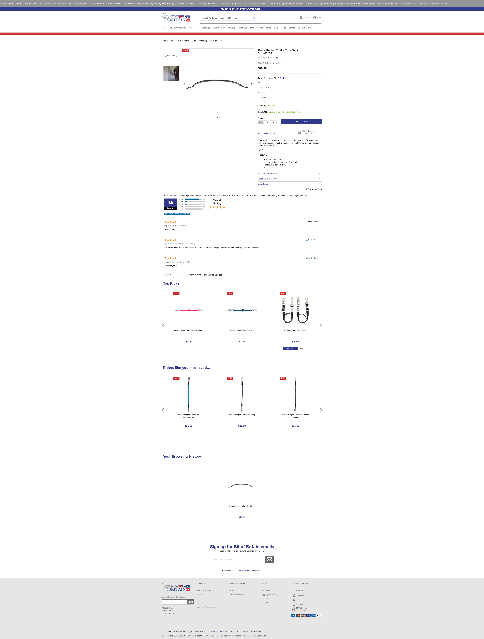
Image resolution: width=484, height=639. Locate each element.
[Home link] (165, 41)
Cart (319, 17)
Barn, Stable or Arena (180, 41)
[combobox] (228, 18)
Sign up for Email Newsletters (173, 597)
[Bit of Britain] (181, 18)
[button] (265, 87)
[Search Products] (254, 18)
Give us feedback (244, 571)
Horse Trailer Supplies (202, 41)
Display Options (195, 275)
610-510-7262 (315, 189)
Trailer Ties (219, 41)
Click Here (285, 78)
